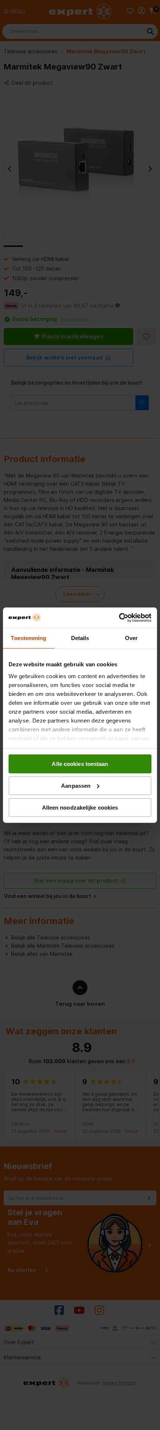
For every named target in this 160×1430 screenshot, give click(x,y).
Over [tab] (131, 638)
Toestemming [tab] (28, 638)
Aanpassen (75, 786)
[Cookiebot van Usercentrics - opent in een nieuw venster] (118, 617)
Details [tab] (80, 638)
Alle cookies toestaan (80, 764)
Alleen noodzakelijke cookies (80, 807)
